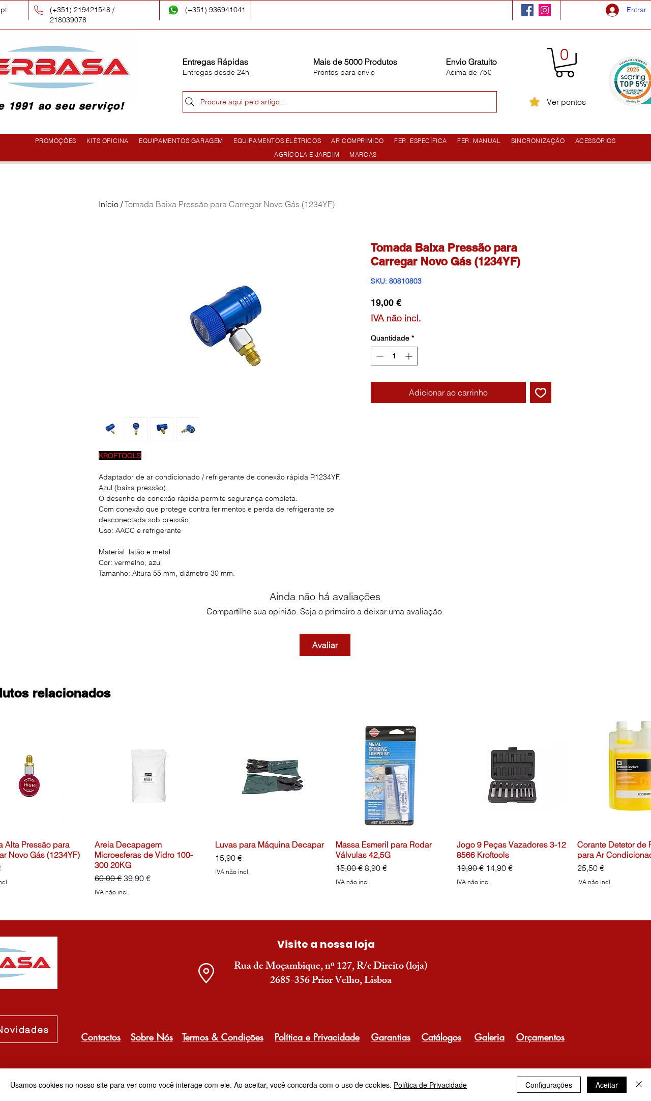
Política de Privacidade (430, 1085)
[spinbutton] (394, 356)
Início (109, 204)
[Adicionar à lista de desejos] (540, 392)
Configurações (548, 1085)
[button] (564, 62)
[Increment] (409, 356)
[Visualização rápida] (150, 776)
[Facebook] (527, 10)
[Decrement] (378, 356)
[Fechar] (639, 1085)
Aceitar (607, 1085)
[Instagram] (545, 10)
